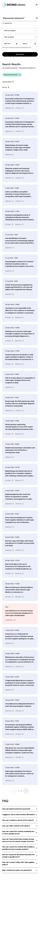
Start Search (20, 54)
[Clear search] (37, 18)
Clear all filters (7, 82)
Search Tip (8, 23)
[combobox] (20, 30)
